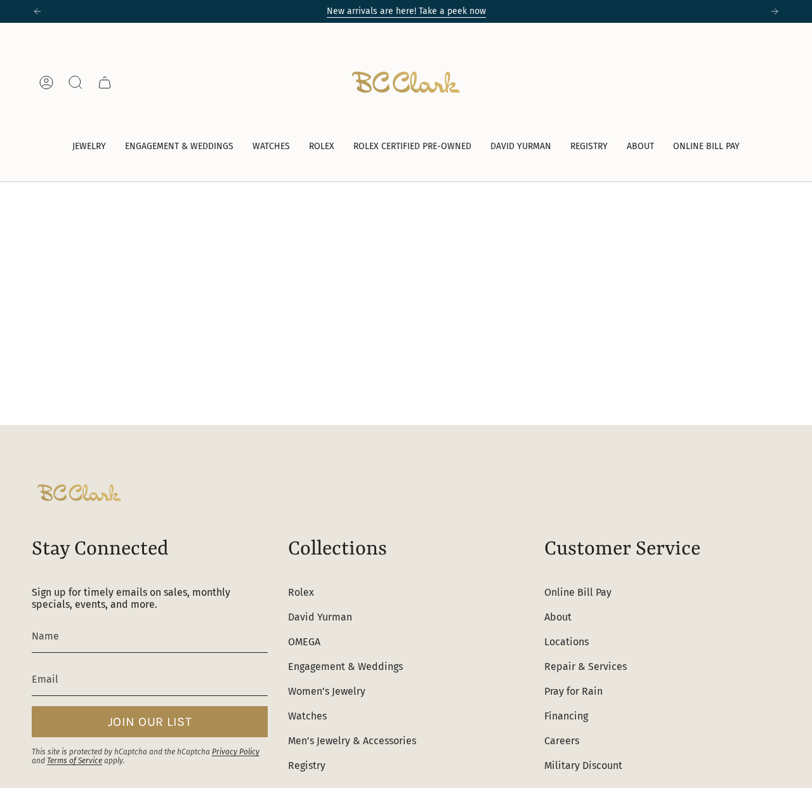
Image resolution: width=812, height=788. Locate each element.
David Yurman (320, 617)
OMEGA (304, 642)
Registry (306, 765)
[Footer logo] (79, 492)
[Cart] (104, 82)
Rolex (301, 592)
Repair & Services (585, 666)
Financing (566, 716)
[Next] (774, 11)
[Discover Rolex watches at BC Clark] (732, 82)
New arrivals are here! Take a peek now (406, 11)
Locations (566, 642)
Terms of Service (74, 760)
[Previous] (37, 11)
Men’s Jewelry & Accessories (352, 741)
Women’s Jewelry (326, 691)
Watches (307, 716)
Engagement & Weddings (345, 666)
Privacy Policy (235, 751)
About (558, 617)
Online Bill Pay (578, 592)
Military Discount (583, 765)
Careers (561, 741)
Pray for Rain (573, 691)
